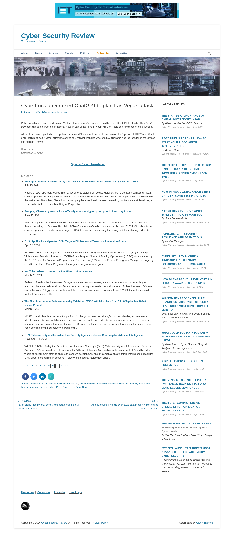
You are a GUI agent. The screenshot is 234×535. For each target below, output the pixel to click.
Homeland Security (128, 383)
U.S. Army (76, 387)
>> (66, 365)
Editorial (85, 53)
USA (84, 387)
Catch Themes (204, 522)
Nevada (43, 387)
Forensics (113, 383)
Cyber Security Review (58, 36)
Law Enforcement (29, 387)
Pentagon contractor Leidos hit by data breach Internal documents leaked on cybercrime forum (81, 181)
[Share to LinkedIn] (42, 379)
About (24, 53)
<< (27, 365)
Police (52, 387)
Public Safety (62, 387)
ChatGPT (73, 383)
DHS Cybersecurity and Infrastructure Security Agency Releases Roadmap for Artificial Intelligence (83, 335)
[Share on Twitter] (33, 379)
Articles (53, 53)
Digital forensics (88, 383)
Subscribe (103, 53)
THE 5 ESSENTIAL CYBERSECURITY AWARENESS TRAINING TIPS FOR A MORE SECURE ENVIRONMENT (184, 384)
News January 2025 (33, 383)
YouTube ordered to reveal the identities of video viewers (58, 271)
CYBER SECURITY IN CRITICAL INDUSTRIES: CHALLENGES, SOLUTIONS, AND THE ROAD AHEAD (184, 260)
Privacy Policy (100, 522)
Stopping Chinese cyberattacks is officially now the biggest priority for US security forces (78, 211)
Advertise (121, 53)
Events (69, 53)
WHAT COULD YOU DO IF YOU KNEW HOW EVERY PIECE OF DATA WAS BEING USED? (187, 336)
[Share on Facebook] (25, 379)
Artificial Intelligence (58, 383)
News (38, 53)
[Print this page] (51, 379)
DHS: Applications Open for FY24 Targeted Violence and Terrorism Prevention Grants (75, 241)
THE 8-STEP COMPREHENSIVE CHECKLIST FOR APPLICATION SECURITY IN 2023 (181, 406)
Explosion (102, 383)
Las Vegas (144, 383)
